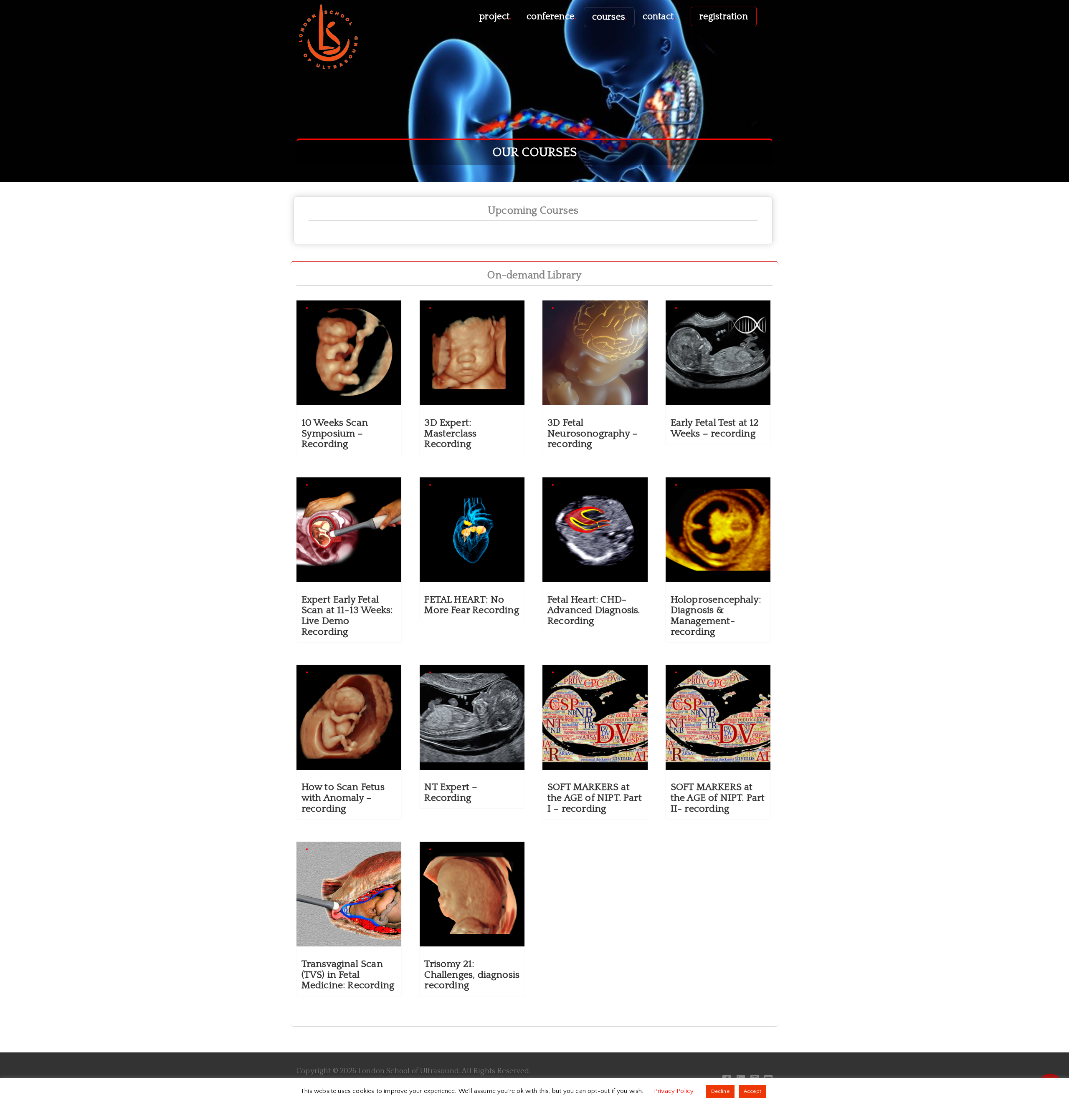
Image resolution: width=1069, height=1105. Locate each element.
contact (659, 16)
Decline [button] (720, 1091)
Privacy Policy (675, 1091)
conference (551, 16)
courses (609, 17)
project (495, 16)
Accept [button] (752, 1091)
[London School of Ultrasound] (327, 36)
